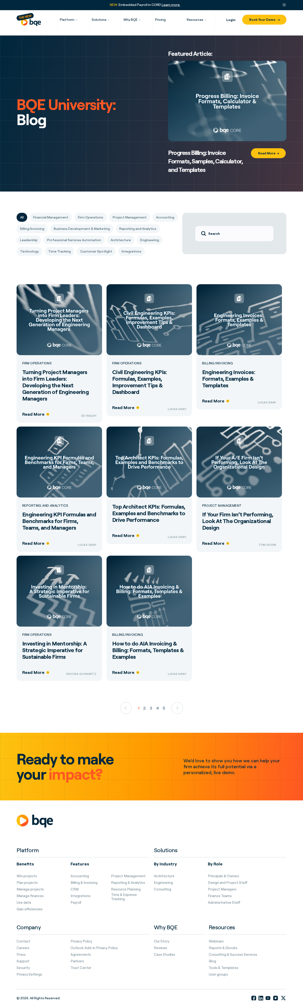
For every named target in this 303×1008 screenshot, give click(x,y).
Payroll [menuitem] (76, 902)
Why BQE (130, 19)
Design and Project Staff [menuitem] (228, 883)
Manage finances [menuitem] (30, 896)
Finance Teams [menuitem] (220, 896)
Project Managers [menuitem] (222, 889)
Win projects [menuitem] (27, 876)
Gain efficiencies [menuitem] (30, 909)
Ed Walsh (88, 415)
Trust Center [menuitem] (81, 968)
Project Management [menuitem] (128, 876)
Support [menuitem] (23, 961)
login (231, 20)
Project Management (222, 505)
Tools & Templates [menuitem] (223, 968)
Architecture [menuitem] (164, 876)
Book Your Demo (262, 19)
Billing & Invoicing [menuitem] (84, 883)
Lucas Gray (177, 409)
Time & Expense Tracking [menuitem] (124, 897)
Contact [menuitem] (23, 941)
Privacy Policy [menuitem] (81, 941)
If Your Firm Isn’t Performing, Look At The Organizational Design (237, 521)
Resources (195, 19)
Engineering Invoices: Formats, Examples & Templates (228, 378)
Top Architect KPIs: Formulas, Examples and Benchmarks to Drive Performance (148, 513)
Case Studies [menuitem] (164, 954)
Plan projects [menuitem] (27, 883)
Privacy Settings (29, 974)
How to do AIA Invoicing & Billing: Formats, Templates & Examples (148, 650)
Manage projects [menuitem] (30, 889)
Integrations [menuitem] (80, 896)
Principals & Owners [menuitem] (223, 876)
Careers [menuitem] (23, 948)
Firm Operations (37, 363)
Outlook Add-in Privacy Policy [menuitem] (94, 948)
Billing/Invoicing (217, 363)
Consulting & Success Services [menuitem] (233, 954)
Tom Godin (267, 544)
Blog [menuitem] (212, 961)
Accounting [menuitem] (80, 876)
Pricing (160, 19)
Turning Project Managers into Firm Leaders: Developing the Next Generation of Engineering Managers (55, 385)
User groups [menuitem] (218, 974)
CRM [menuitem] (75, 889)
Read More (267, 153)
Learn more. (171, 5)
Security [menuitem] (23, 968)
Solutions (99, 19)
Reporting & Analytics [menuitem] (128, 883)
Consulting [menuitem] (162, 889)
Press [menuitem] (21, 954)
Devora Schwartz (81, 674)
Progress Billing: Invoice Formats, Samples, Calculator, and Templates (205, 161)
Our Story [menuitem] (161, 941)
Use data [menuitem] (24, 902)
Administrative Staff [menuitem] (224, 902)
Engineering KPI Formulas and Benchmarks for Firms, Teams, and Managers (59, 521)
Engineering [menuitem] (163, 883)
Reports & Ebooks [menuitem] (223, 948)
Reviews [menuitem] (160, 948)
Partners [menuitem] (77, 961)
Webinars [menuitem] (216, 941)
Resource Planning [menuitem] (126, 889)
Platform (67, 19)
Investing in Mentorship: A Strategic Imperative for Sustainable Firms (54, 650)
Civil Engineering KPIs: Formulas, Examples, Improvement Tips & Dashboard (139, 381)
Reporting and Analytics (45, 505)
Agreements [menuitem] (81, 954)
